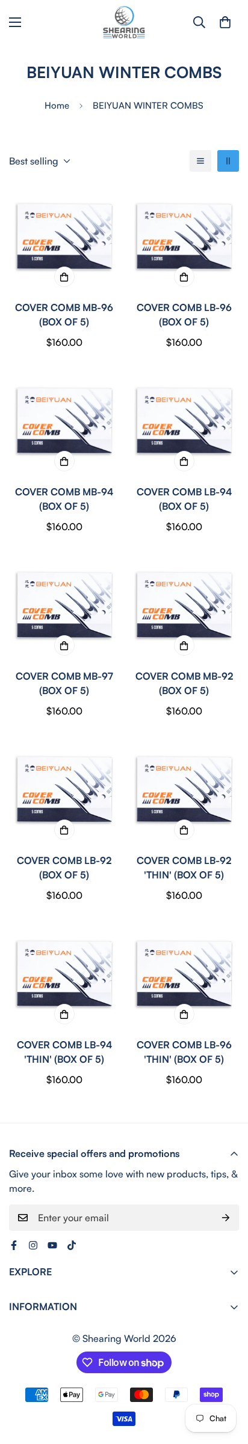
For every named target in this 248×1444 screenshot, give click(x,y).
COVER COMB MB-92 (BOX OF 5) (184, 683)
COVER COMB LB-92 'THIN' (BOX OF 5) (184, 867)
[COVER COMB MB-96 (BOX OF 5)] (64, 238)
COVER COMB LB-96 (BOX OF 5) (184, 314)
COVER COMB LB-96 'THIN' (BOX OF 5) (184, 1052)
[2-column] (228, 161)
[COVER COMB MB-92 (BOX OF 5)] (184, 607)
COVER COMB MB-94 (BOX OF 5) (64, 499)
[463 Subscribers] (52, 1245)
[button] (225, 22)
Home (57, 105)
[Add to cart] (64, 277)
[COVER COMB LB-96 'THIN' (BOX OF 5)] (184, 975)
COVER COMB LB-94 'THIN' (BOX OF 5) (64, 1052)
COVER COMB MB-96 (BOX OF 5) (64, 314)
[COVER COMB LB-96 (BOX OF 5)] (184, 238)
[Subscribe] (225, 1217)
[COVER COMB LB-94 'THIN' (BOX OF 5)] (64, 975)
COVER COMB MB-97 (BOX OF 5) (64, 683)
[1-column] (200, 161)
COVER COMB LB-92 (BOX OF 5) (64, 867)
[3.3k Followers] (71, 1245)
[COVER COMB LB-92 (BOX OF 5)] (64, 791)
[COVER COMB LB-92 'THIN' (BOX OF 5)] (184, 791)
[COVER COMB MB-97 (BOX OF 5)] (64, 607)
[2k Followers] (33, 1245)
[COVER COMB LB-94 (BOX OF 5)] (184, 422)
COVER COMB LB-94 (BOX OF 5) (184, 499)
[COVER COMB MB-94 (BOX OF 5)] (64, 422)
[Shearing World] (124, 22)
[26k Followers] (14, 1245)
